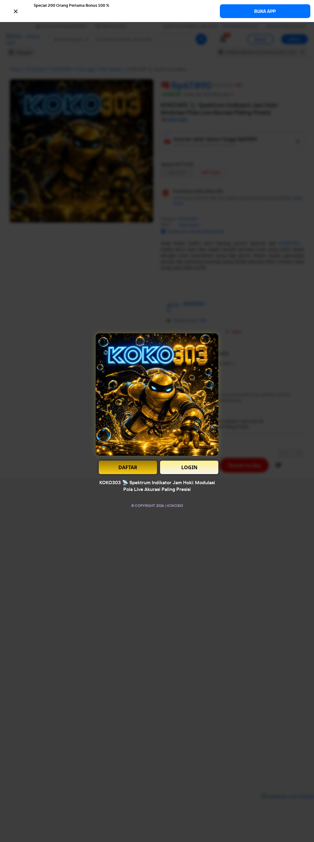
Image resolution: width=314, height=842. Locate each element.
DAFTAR (127, 467)
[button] (157, 10)
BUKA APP (265, 11)
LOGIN (189, 467)
